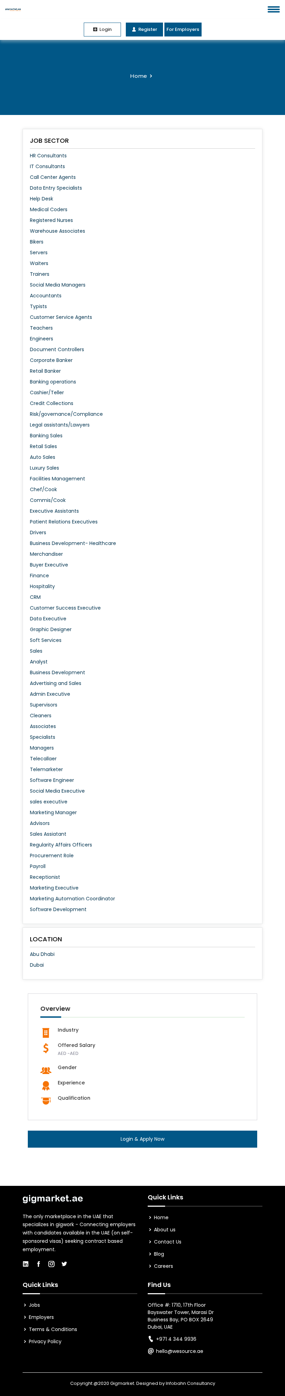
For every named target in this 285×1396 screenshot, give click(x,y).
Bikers (36, 241)
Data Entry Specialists (56, 187)
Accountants (46, 295)
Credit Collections (51, 403)
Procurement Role (52, 855)
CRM (35, 597)
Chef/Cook (43, 489)
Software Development (58, 909)
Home (138, 76)
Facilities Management (57, 478)
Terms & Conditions (52, 1329)
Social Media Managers (58, 284)
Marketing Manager (53, 812)
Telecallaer (43, 758)
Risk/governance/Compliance (66, 414)
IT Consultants (47, 166)
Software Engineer (52, 780)
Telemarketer (46, 769)
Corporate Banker (51, 360)
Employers (40, 1317)
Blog (158, 1253)
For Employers (182, 29)
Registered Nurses (51, 220)
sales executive (48, 801)
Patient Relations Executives (64, 521)
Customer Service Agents (61, 317)
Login (105, 29)
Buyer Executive (49, 564)
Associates (43, 726)
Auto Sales (42, 457)
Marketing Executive (54, 887)
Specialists (42, 737)
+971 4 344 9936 (176, 1339)
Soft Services (46, 640)
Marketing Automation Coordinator (72, 898)
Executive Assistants (54, 510)
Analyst (39, 661)
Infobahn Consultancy (190, 1383)
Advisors (40, 823)
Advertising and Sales (55, 683)
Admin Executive (50, 694)
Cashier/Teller (47, 392)
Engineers (41, 338)
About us (164, 1229)
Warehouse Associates (57, 231)
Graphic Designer (51, 629)
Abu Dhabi (42, 954)
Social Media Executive (57, 790)
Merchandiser (46, 554)
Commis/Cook (48, 500)
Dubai (37, 964)
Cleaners (40, 715)
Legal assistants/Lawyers (60, 424)
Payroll (38, 866)
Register (147, 29)
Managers (42, 747)
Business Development (57, 672)
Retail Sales (43, 446)
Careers (163, 1266)
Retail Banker (45, 370)
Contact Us (167, 1241)
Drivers (38, 532)
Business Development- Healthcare (73, 543)
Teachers (41, 327)
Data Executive (48, 618)
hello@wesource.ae (179, 1351)
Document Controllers (57, 349)
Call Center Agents (53, 177)
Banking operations (53, 381)
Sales (36, 650)
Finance (39, 575)
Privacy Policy (44, 1341)
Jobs (33, 1305)
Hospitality (42, 586)
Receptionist (45, 877)
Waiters (39, 263)
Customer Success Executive (65, 607)
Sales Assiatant (48, 834)
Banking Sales (46, 435)
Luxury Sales (44, 467)
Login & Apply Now (142, 1138)
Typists (38, 306)
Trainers (39, 274)
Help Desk (41, 198)
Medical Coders (48, 209)
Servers (39, 252)
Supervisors (43, 704)
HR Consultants (48, 155)
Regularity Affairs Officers (61, 844)
